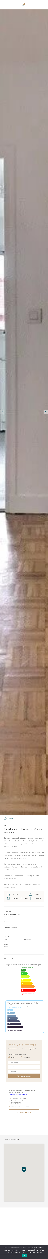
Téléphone (27, 1057)
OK (25, 1256)
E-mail (13, 1057)
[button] (46, 412)
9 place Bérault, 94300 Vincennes (18, 1094)
